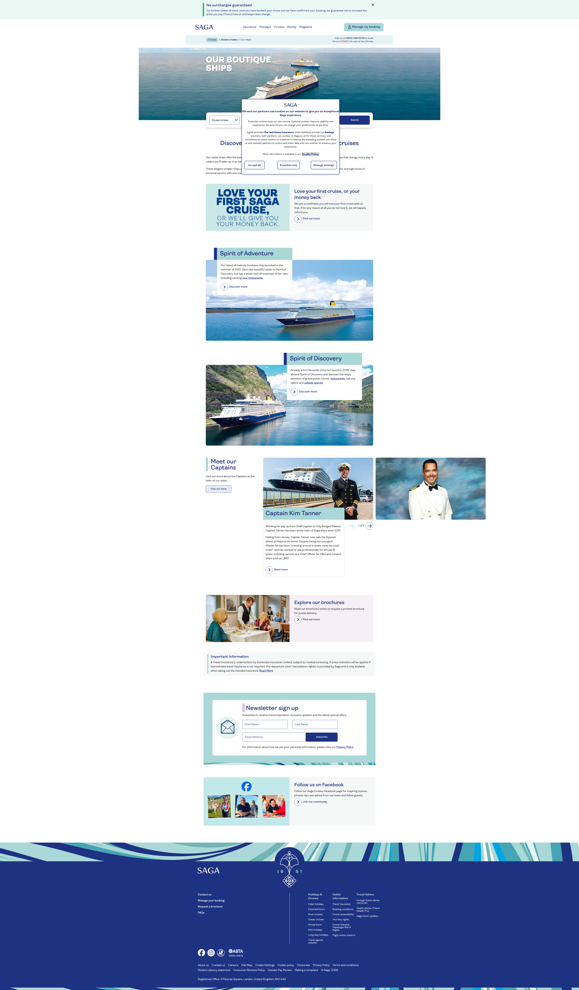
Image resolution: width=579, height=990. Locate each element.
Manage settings (323, 165)
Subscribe (327, 504)
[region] (291, 136)
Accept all (254, 165)
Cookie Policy (310, 154)
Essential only (288, 165)
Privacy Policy (288, 519)
